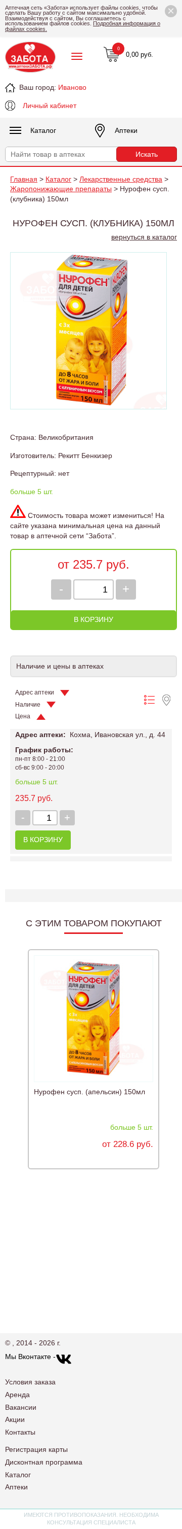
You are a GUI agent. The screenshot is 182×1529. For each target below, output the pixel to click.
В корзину (93, 619)
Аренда (17, 1395)
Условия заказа (30, 1382)
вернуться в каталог (144, 237)
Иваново (72, 87)
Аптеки (126, 130)
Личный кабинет (49, 105)
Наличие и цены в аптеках (60, 666)
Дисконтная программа (43, 1462)
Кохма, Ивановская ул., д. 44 (117, 735)
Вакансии (20, 1407)
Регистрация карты (36, 1449)
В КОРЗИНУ (43, 840)
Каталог (43, 130)
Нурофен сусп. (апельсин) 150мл (89, 1092)
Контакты (20, 1432)
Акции (15, 1419)
